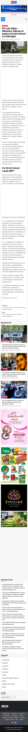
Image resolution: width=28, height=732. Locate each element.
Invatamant (5, 672)
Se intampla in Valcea (7, 39)
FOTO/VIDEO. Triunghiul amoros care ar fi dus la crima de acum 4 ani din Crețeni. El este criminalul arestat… (14, 374)
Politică (4, 681)
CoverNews (9, 729)
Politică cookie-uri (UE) (8, 684)
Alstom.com (13, 298)
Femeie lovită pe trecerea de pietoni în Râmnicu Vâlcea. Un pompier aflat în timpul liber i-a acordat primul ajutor (13, 609)
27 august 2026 (17, 350)
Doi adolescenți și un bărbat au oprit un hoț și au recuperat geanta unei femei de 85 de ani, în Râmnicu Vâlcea (14, 346)
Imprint (4, 687)
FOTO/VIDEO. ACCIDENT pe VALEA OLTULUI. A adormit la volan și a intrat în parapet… (13, 648)
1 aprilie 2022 (17, 39)
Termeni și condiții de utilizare (10, 678)
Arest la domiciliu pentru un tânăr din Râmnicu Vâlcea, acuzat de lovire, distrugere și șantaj (13, 402)
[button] (2, 19)
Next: (12, 314)
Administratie (6, 660)
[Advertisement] (14, 84)
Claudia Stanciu (6, 377)
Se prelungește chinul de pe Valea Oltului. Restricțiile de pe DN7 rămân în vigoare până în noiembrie (14, 602)
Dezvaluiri (5, 25)
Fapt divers (5, 669)
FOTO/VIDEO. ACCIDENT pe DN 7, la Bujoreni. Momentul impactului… (14, 623)
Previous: (14, 307)
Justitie (4, 675)
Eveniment (5, 666)
